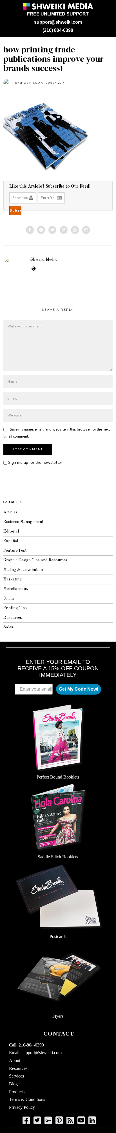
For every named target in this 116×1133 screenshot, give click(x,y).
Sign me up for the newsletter (34, 462)
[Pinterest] (64, 230)
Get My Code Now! (78, 689)
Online (9, 598)
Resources (12, 618)
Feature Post (15, 551)
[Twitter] (52, 230)
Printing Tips (15, 608)
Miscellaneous (15, 589)
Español (10, 541)
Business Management (23, 522)
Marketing (12, 579)
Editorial (11, 531)
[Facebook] (30, 230)
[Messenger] (41, 230)
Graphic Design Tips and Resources (35, 560)
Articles (10, 512)
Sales (8, 627)
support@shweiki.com (58, 22)
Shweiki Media (43, 259)
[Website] (33, 268)
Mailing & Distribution (23, 570)
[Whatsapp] (75, 230)
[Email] (86, 230)
